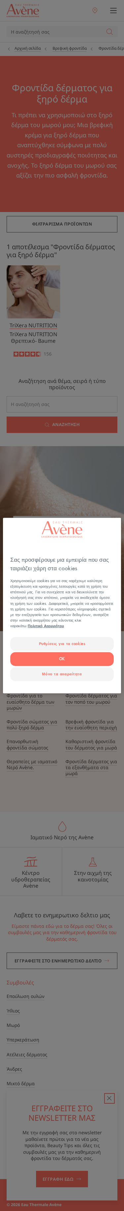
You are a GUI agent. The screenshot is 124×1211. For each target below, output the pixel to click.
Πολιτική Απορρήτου (46, 626)
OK (62, 658)
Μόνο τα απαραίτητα (62, 674)
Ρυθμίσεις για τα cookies (62, 644)
